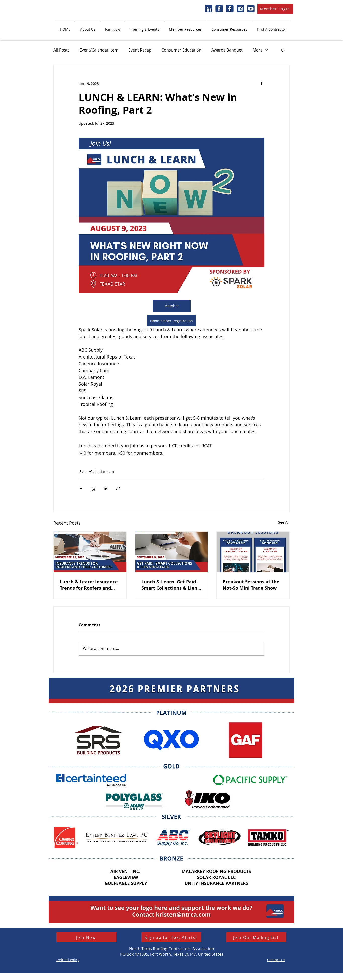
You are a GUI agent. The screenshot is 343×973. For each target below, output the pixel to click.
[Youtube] (251, 9)
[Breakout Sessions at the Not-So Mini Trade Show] (253, 552)
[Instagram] (240, 9)
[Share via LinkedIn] (105, 488)
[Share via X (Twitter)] (93, 488)
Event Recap (139, 50)
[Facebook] (219, 9)
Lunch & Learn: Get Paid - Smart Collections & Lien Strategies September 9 (170, 585)
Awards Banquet (227, 50)
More (258, 50)
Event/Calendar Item (99, 50)
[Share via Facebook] (81, 488)
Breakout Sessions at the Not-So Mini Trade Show (251, 585)
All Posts (61, 50)
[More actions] (261, 83)
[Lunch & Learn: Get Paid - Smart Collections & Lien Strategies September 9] (171, 552)
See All (284, 522)
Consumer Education (181, 50)
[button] (87, 27)
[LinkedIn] (209, 9)
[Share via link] (118, 488)
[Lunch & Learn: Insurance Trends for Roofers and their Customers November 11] (90, 552)
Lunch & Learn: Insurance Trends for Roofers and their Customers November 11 (89, 585)
